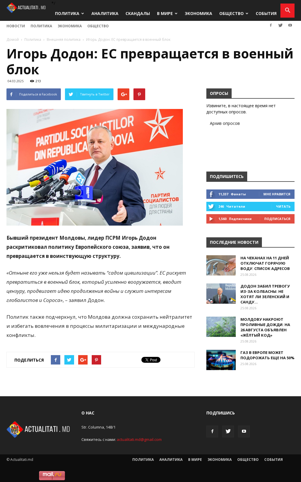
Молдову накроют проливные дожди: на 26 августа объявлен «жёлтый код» (265, 327)
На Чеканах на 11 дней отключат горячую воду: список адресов (265, 263)
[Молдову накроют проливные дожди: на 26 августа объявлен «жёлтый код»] (221, 327)
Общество (231, 13)
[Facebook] (270, 25)
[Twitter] (280, 25)
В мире (165, 13)
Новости (15, 25)
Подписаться (277, 218)
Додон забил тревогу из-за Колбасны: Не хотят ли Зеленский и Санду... (265, 294)
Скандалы (138, 13)
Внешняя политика (64, 39)
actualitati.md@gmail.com (139, 439)
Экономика (198, 13)
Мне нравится (276, 194)
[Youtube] (290, 25)
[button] (287, 11)
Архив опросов (225, 123)
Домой (12, 39)
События (266, 13)
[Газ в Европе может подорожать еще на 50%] (221, 360)
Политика (67, 13)
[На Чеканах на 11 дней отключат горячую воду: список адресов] (221, 265)
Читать (283, 206)
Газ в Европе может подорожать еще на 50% (267, 355)
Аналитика (104, 13)
